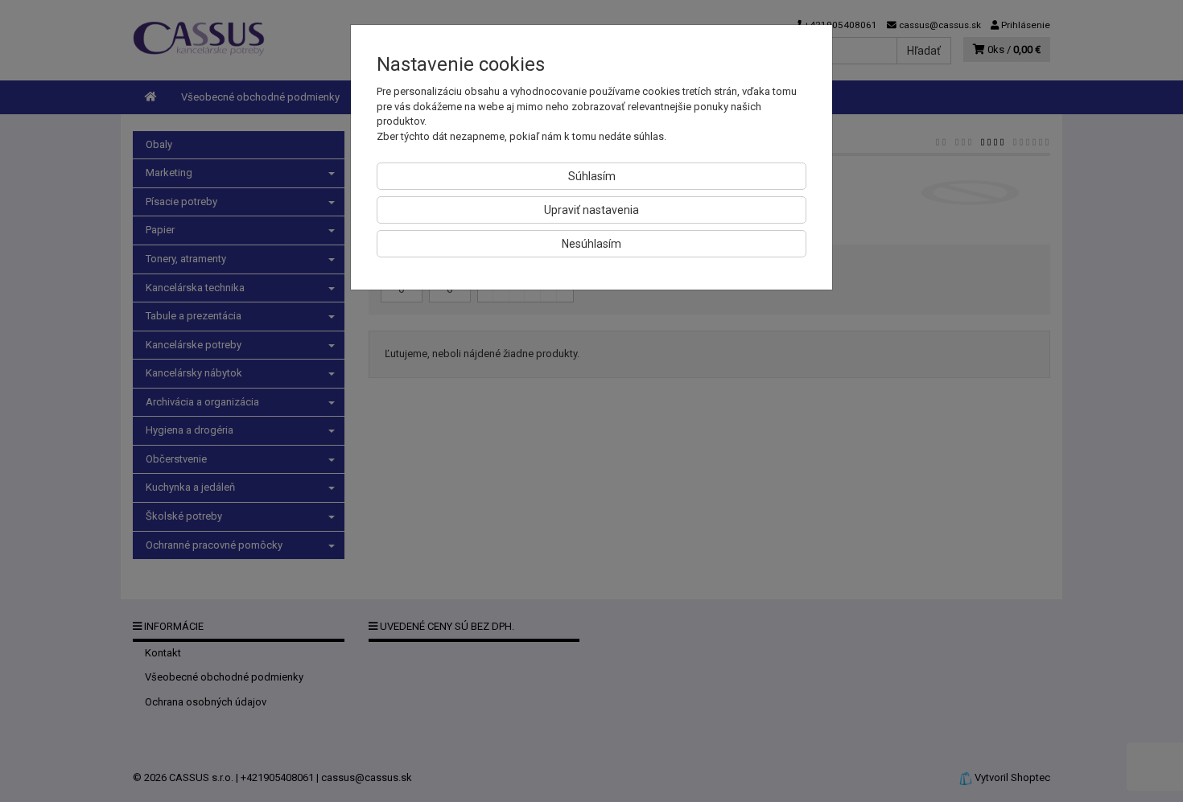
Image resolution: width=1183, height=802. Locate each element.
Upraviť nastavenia (591, 210)
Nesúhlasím (591, 243)
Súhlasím (592, 176)
